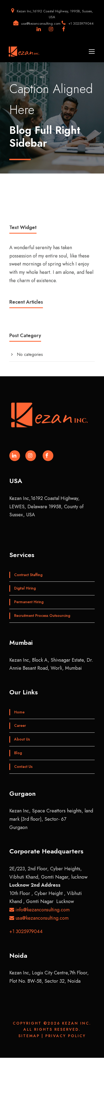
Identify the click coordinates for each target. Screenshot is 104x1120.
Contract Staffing (28, 574)
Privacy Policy (65, 1035)
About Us (22, 739)
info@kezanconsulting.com (42, 909)
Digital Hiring (25, 588)
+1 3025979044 (26, 931)
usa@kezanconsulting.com (41, 918)
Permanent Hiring (28, 602)
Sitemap (29, 1035)
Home (19, 712)
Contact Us (23, 766)
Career (20, 725)
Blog (18, 753)
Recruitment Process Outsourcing (42, 615)
